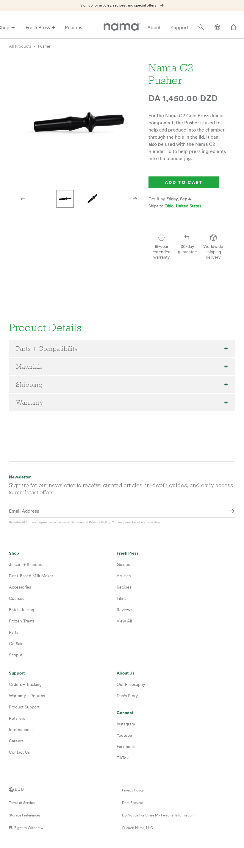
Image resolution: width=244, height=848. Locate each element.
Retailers (17, 718)
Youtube (124, 735)
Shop (14, 553)
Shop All (16, 655)
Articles (124, 575)
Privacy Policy (99, 522)
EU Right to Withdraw (26, 828)
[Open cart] (233, 27)
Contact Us (19, 752)
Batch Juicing (21, 609)
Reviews (124, 609)
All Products (20, 46)
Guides (123, 564)
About (154, 27)
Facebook (126, 746)
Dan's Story (127, 695)
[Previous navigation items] (22, 199)
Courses (16, 598)
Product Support (24, 707)
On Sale (16, 643)
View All (124, 621)
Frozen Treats (22, 621)
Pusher (44, 46)
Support (179, 27)
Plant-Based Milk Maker (31, 575)
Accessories (20, 587)
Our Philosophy (131, 684)
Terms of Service (69, 522)
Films (121, 598)
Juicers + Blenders (26, 564)
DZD (19, 789)
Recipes (73, 27)
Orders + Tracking (25, 684)
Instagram (126, 724)
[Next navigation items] (135, 199)
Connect (125, 713)
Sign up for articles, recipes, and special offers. (118, 5)
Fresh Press (38, 27)
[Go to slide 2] (92, 199)
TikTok (123, 757)
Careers (16, 741)
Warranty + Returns (27, 695)
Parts (13, 632)
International (20, 729)
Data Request (132, 803)
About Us (125, 673)
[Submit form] (231, 511)
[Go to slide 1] (65, 199)
